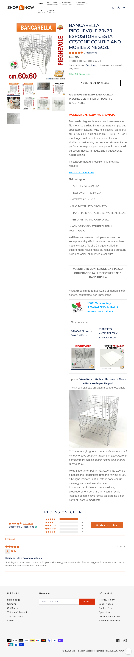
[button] (76, 52)
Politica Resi (106, 608)
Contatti (11, 603)
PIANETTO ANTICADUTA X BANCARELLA (108, 333)
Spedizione (91, 65)
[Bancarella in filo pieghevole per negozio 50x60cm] (83, 368)
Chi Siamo (12, 608)
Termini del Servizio (110, 616)
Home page (13, 599)
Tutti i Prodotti (15, 616)
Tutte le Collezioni (17, 612)
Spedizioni (104, 612)
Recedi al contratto (109, 620)
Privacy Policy (107, 599)
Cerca (10, 620)
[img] (12, 546)
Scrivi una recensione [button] (106, 525)
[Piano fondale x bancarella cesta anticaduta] (112, 368)
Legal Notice (106, 603)
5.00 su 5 (28, 523)
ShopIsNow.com (77, 651)
